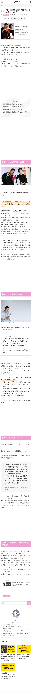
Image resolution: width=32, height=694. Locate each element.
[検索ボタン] (30, 2)
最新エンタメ (6, 14)
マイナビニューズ (17, 186)
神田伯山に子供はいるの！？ (13, 109)
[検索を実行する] (29, 603)
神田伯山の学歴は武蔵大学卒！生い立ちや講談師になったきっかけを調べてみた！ (20, 584)
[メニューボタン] (2, 2)
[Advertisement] (16, 81)
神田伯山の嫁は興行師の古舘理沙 (15, 104)
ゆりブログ (16, 2)
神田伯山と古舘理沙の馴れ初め (14, 106)
